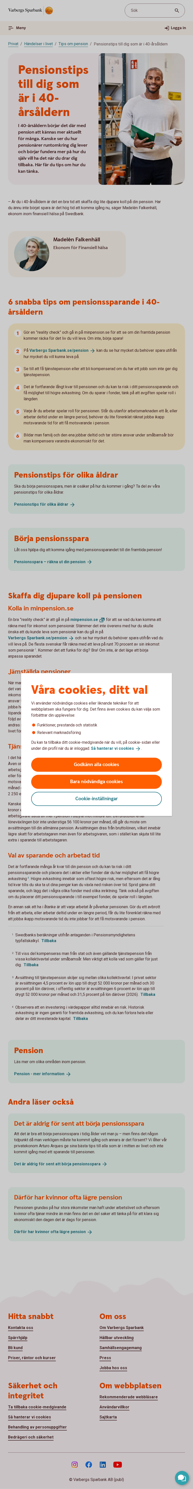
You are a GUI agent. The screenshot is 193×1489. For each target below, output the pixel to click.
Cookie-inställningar (96, 798)
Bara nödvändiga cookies (96, 781)
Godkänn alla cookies (96, 764)
